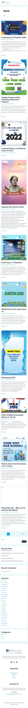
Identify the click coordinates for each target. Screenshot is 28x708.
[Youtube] (16, 662)
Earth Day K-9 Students (11, 262)
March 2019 (3, 613)
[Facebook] (11, 662)
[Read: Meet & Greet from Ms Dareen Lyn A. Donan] (14, 448)
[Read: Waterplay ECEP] (14, 352)
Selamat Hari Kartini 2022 (12, 207)
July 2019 (3, 606)
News (11, 468)
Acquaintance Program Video (13, 37)
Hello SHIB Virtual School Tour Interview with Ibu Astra (13, 553)
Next (23, 534)
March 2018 (3, 621)
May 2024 (3, 580)
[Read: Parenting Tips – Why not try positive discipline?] (14, 496)
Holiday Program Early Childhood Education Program (10, 99)
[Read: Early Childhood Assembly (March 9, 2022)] (14, 405)
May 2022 (3, 588)
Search (2, 539)
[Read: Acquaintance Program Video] (14, 27)
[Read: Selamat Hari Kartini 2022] (14, 182)
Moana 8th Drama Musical (6, 550)
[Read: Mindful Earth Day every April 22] (14, 294)
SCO (14, 675)
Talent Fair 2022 (4, 555)
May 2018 (3, 619)
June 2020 (3, 600)
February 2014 (4, 625)
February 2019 (4, 615)
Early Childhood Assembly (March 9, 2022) (12, 416)
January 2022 (4, 596)
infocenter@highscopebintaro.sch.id (14, 694)
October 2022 (4, 584)
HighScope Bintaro (14, 673)
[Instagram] (14, 662)
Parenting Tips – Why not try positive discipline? (13, 509)
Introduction (14, 674)
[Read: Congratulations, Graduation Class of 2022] (14, 133)
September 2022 (4, 586)
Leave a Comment (5, 39)
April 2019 (3, 611)
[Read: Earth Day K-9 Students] (14, 247)
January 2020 (4, 604)
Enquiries (14, 677)
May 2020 (3, 602)
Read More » (4, 55)
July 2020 (3, 598)
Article (11, 512)
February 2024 (4, 582)
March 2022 (3, 592)
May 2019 (3, 609)
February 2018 (4, 623)
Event (11, 39)
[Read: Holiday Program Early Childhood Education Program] (14, 77)
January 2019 (4, 617)
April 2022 (3, 590)
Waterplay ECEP (8, 378)
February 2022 (4, 594)
